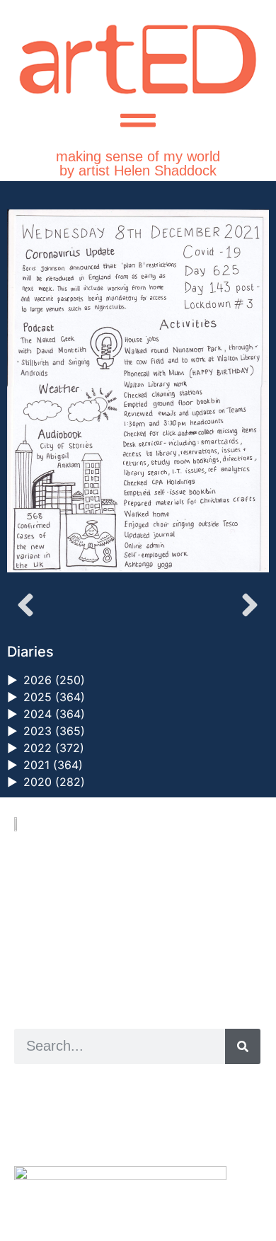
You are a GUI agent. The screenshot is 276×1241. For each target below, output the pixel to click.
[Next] (203, 605)
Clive (60, 1118)
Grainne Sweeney (142, 1101)
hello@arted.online (56, 920)
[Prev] (72, 605)
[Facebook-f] (51, 971)
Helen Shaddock (129, 1086)
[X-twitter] (35, 971)
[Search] (242, 1046)
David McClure (129, 1133)
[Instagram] (18, 971)
